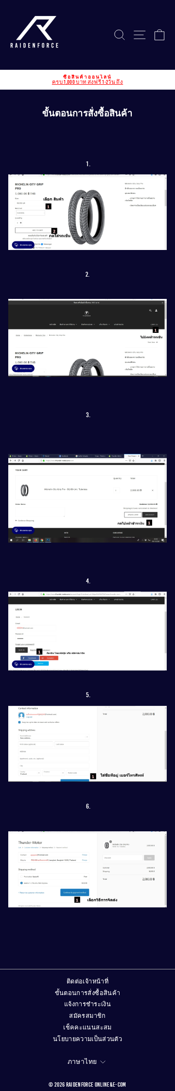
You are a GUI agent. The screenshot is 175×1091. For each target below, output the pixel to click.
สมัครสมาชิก (87, 1016)
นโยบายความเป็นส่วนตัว (87, 1039)
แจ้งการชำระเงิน (87, 1004)
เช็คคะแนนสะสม (87, 1027)
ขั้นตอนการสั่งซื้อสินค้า (88, 993)
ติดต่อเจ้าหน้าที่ (87, 981)
